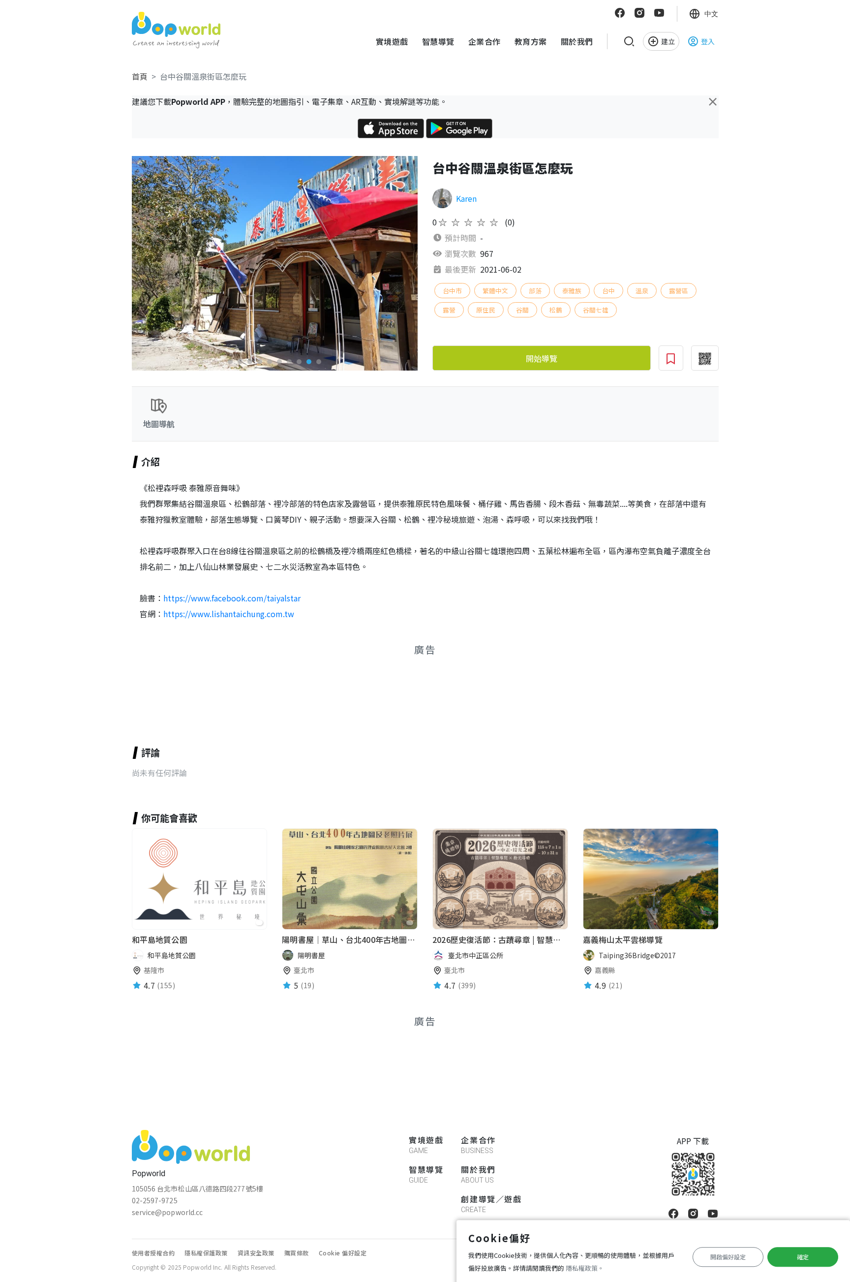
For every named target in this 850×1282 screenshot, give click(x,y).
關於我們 (577, 41)
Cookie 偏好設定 (343, 1253)
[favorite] (259, 922)
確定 (803, 1256)
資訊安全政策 (256, 1253)
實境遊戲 (392, 41)
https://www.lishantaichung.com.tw (228, 614)
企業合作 (484, 41)
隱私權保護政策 (206, 1253)
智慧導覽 (438, 41)
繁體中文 (495, 290)
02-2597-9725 (155, 1200)
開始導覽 (541, 358)
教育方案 (531, 41)
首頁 (140, 76)
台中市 (452, 290)
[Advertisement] (279, 689)
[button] (230, 361)
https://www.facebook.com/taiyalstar (232, 598)
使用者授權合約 (153, 1253)
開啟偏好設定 (728, 1256)
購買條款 (296, 1253)
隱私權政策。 (585, 1268)
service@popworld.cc (167, 1212)
